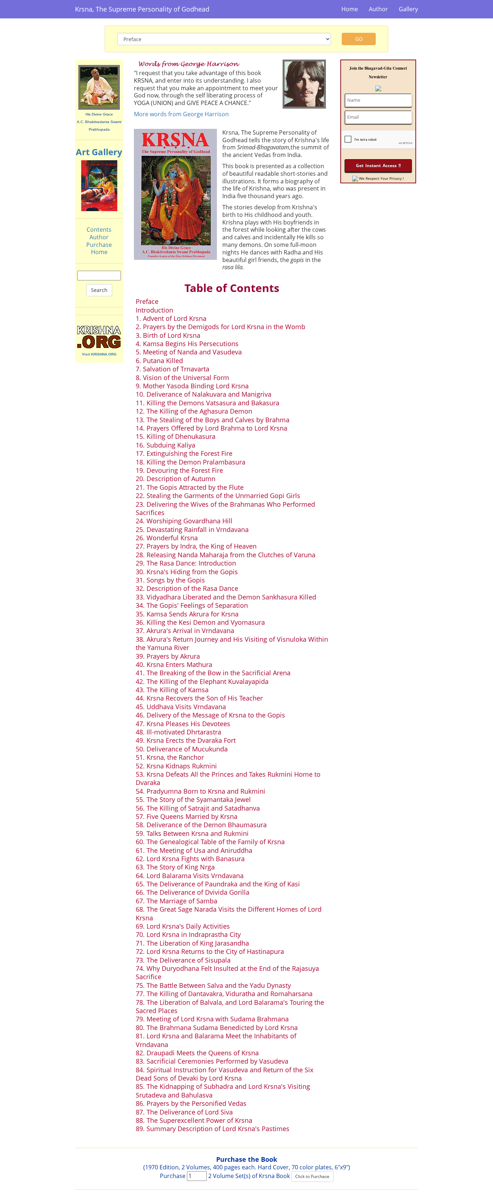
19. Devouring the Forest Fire (179, 470)
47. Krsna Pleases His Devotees (183, 723)
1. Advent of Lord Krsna (171, 318)
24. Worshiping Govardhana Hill (184, 520)
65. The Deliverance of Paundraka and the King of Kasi (218, 884)
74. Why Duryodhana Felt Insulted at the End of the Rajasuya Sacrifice (227, 972)
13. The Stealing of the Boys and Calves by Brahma (212, 419)
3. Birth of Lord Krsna (168, 335)
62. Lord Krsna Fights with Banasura (190, 858)
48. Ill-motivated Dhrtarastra (178, 732)
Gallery (408, 9)
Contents (99, 230)
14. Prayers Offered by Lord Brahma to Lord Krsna (211, 428)
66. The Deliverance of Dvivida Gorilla (192, 892)
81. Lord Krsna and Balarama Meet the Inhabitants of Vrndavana (216, 1039)
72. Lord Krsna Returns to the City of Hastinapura (210, 951)
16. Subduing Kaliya (165, 445)
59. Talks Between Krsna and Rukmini (192, 833)
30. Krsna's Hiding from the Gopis (187, 571)
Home (349, 9)
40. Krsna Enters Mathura (174, 664)
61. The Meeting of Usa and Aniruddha (194, 850)
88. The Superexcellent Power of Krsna (194, 1120)
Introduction (154, 310)
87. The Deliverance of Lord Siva (184, 1112)
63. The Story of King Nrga (175, 867)
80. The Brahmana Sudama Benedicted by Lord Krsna (217, 1027)
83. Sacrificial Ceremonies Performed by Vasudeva (212, 1061)
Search (99, 290)
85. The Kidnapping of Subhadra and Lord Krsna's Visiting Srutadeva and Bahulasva (223, 1090)
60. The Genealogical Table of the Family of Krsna (210, 841)
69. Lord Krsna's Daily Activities (183, 926)
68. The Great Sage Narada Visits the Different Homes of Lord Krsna (229, 913)
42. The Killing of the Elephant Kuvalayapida (202, 681)
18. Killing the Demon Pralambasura (190, 462)
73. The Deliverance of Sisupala (183, 960)
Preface (147, 301)
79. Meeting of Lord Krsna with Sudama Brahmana (212, 1019)
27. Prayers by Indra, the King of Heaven (196, 546)
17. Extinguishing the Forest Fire (184, 453)
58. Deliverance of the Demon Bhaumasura (201, 824)
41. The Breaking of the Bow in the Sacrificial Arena (213, 672)
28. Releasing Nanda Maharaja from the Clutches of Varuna (225, 554)
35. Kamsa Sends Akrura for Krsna (187, 614)
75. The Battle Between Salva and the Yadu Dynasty (213, 985)
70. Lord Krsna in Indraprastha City (188, 934)
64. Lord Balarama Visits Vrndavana (190, 875)
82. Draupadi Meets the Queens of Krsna (197, 1052)
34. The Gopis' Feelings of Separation (192, 605)
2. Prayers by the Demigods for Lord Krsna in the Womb (220, 326)
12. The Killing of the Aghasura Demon (194, 411)
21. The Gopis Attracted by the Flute (190, 487)
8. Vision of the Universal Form (182, 377)
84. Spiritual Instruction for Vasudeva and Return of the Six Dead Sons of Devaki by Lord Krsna (224, 1073)
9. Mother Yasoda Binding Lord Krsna (192, 385)
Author (378, 9)
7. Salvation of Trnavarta (172, 369)
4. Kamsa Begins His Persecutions (187, 343)
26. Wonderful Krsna (167, 537)
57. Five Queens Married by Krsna (186, 816)
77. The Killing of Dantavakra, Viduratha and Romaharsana (224, 993)
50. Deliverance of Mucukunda (182, 749)
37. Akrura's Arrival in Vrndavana (185, 630)
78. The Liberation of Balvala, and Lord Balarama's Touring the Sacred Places (230, 1006)
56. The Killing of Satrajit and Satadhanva (198, 808)
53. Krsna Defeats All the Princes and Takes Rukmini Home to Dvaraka (228, 778)
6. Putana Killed (159, 360)
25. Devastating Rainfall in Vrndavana (192, 529)
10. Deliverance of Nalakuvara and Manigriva (203, 394)
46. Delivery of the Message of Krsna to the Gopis (210, 715)
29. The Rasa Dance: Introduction (186, 563)
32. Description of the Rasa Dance (187, 588)
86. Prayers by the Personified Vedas (191, 1103)
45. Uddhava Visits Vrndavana (181, 706)
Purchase (99, 245)
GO (359, 38)
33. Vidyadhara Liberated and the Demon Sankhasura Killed (226, 597)
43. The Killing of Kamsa (172, 689)
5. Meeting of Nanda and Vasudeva (189, 352)
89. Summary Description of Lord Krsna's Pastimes (212, 1128)
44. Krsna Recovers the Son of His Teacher (199, 698)
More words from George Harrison (181, 114)
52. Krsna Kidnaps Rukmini (176, 766)
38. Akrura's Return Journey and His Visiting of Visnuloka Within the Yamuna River (232, 643)
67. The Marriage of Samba (176, 901)
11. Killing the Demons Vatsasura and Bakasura (207, 402)
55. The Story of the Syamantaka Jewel (193, 799)
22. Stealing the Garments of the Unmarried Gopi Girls (218, 495)
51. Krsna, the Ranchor (170, 757)
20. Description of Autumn (175, 478)
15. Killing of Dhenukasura (175, 436)
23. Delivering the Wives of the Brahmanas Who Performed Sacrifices (225, 508)
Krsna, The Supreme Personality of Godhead (142, 9)
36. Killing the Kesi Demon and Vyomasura (200, 622)
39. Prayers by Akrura (168, 656)
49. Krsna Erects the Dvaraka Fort (186, 740)
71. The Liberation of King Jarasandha (192, 943)
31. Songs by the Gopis (170, 580)
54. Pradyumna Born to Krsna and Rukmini (200, 791)
